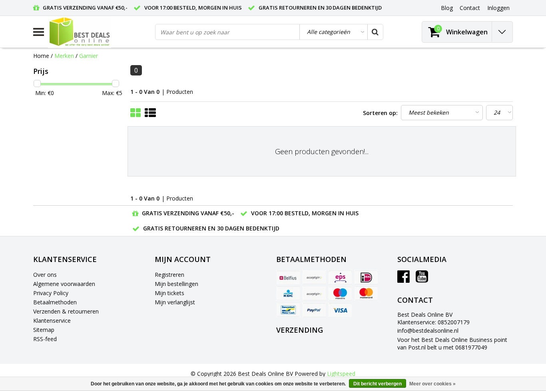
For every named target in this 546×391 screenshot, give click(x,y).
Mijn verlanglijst (175, 302)
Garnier (88, 56)
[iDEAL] (366, 277)
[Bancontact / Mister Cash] (288, 310)
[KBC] (288, 293)
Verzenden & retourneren (66, 311)
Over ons (45, 274)
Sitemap (43, 329)
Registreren (169, 274)
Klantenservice (52, 320)
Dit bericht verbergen (377, 384)
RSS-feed (45, 339)
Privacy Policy (50, 293)
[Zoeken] (375, 32)
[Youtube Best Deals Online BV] (422, 279)
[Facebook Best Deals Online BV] (403, 279)
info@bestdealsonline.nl (427, 330)
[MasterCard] (366, 293)
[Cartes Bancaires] (314, 277)
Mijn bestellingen (176, 284)
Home (41, 56)
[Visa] (340, 310)
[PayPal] (314, 310)
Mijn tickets (169, 293)
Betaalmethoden (55, 302)
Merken (64, 56)
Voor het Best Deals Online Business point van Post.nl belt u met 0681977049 (452, 343)
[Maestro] (340, 293)
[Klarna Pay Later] (314, 293)
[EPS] (340, 277)
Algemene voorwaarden (64, 284)
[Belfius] (288, 277)
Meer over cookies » (432, 384)
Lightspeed (341, 373)
